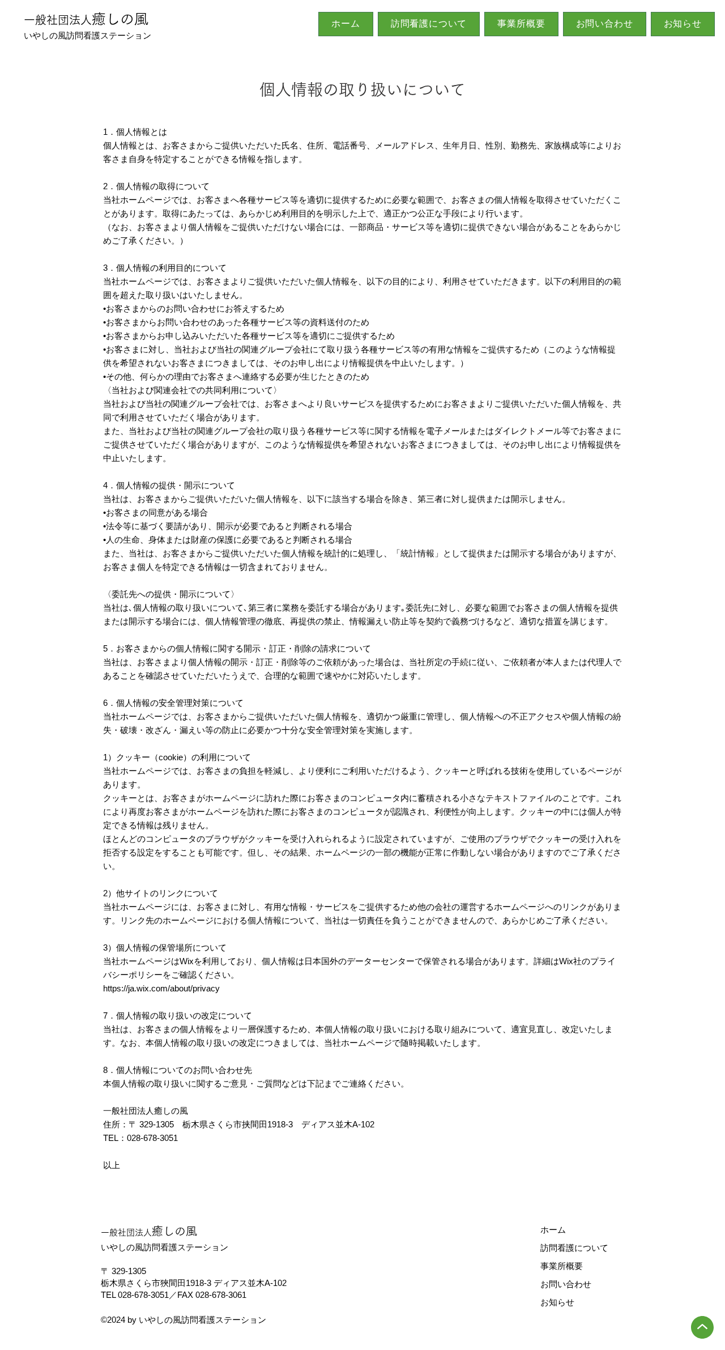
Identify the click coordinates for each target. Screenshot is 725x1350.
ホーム (553, 1229)
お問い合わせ (565, 1284)
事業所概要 (561, 1266)
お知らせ (557, 1302)
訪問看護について (574, 1248)
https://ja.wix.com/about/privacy (161, 988)
